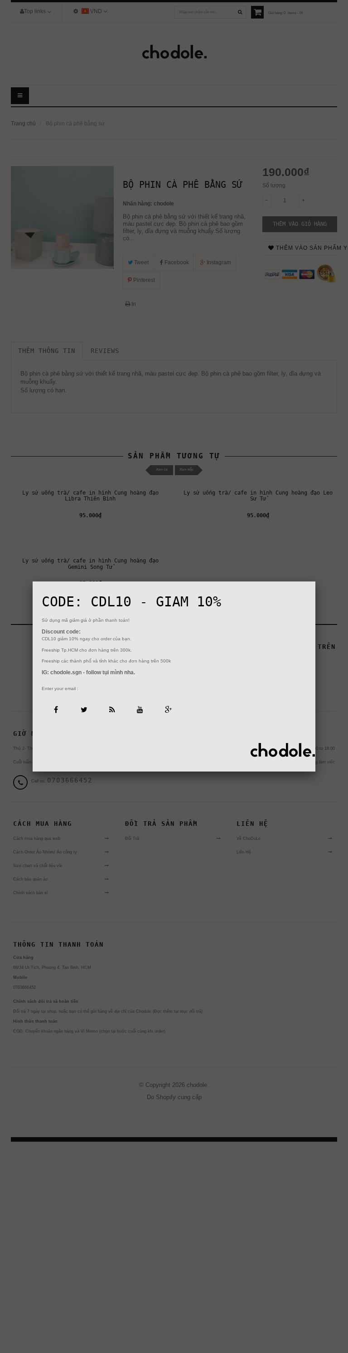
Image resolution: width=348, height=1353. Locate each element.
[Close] (315, 581)
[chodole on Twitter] (83, 709)
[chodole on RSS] (112, 709)
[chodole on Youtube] (140, 709)
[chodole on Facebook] (55, 709)
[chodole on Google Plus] (168, 709)
